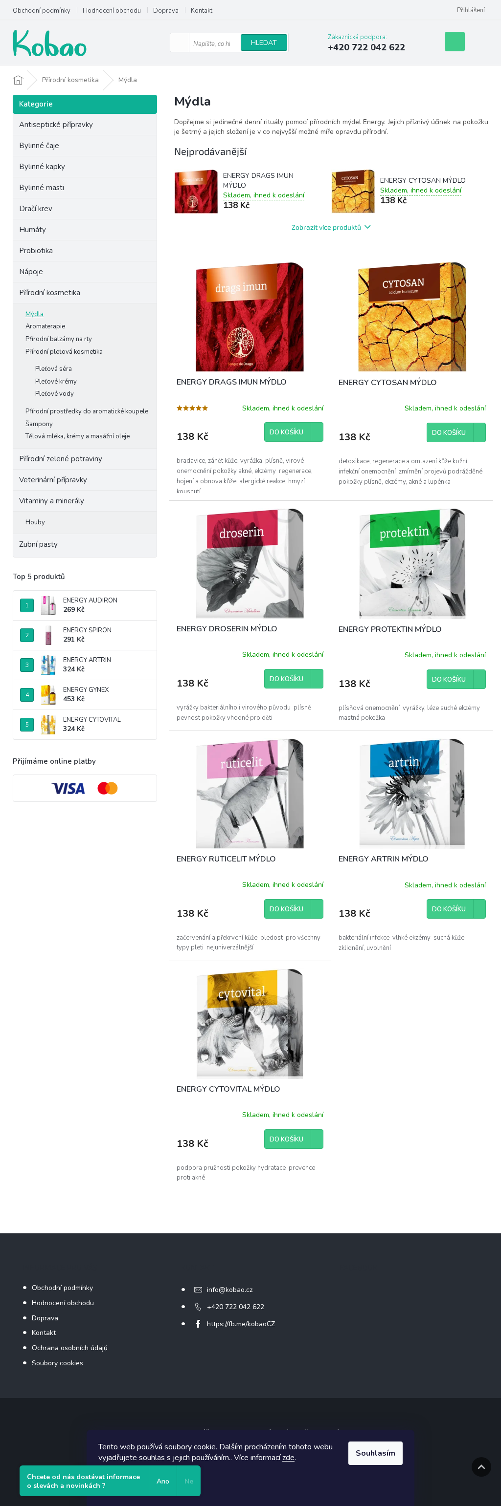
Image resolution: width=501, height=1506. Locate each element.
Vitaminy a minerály (51, 501)
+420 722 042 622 (235, 1307)
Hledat (264, 42)
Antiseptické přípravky (56, 124)
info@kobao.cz (229, 1289)
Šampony (39, 424)
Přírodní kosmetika (49, 293)
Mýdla (34, 314)
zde (288, 1457)
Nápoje (31, 272)
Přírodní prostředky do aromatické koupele (86, 411)
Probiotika (37, 251)
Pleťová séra (53, 369)
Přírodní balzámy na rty (58, 339)
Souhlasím (375, 1453)
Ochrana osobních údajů (70, 1348)
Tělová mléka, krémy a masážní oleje (77, 436)
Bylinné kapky (42, 167)
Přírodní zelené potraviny (60, 459)
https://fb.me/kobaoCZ (241, 1324)
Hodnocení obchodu (112, 10)
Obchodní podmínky (41, 10)
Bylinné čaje (39, 146)
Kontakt (201, 10)
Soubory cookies (57, 1363)
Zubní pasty (38, 544)
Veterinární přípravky (53, 480)
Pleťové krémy (56, 381)
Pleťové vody (54, 393)
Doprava (166, 10)
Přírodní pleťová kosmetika (64, 351)
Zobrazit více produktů (326, 227)
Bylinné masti (41, 188)
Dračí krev (35, 209)
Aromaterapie (45, 326)
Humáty (32, 230)
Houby (35, 522)
